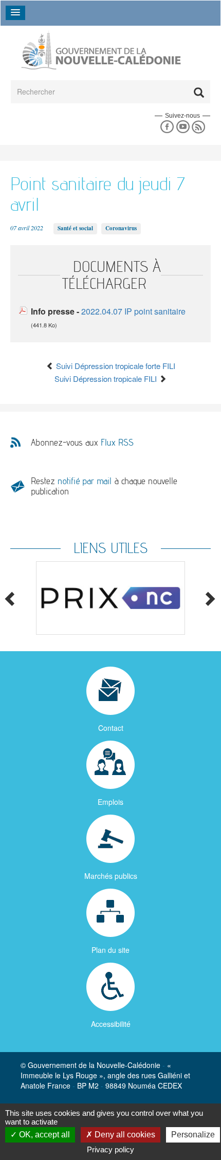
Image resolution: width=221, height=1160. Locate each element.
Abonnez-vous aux (82, 442)
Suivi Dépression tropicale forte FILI (114, 365)
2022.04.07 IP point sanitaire (133, 311)
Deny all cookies (124, 1134)
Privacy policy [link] (110, 1149)
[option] (110, 598)
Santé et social (75, 228)
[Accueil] (100, 50)
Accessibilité (111, 1024)
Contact (110, 728)
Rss (199, 127)
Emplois (110, 802)
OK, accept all (43, 1134)
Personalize (193, 1134)
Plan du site (110, 950)
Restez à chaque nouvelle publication (104, 485)
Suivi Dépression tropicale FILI (106, 378)
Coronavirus (121, 228)
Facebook (167, 127)
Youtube (183, 127)
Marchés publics (110, 876)
